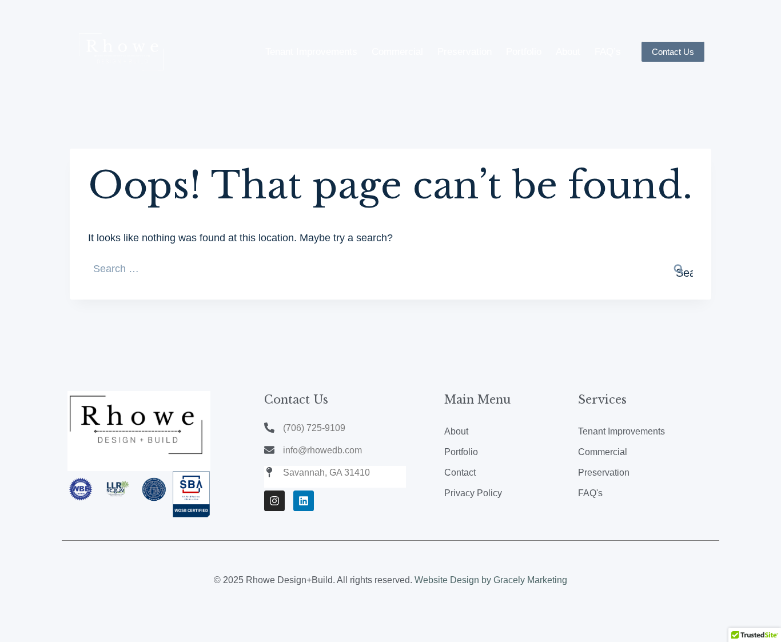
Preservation (464, 51)
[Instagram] (274, 501)
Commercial (397, 51)
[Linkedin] (303, 501)
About (568, 51)
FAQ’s (608, 51)
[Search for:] (390, 268)
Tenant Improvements (311, 51)
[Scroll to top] (755, 621)
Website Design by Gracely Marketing (491, 580)
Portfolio (523, 51)
